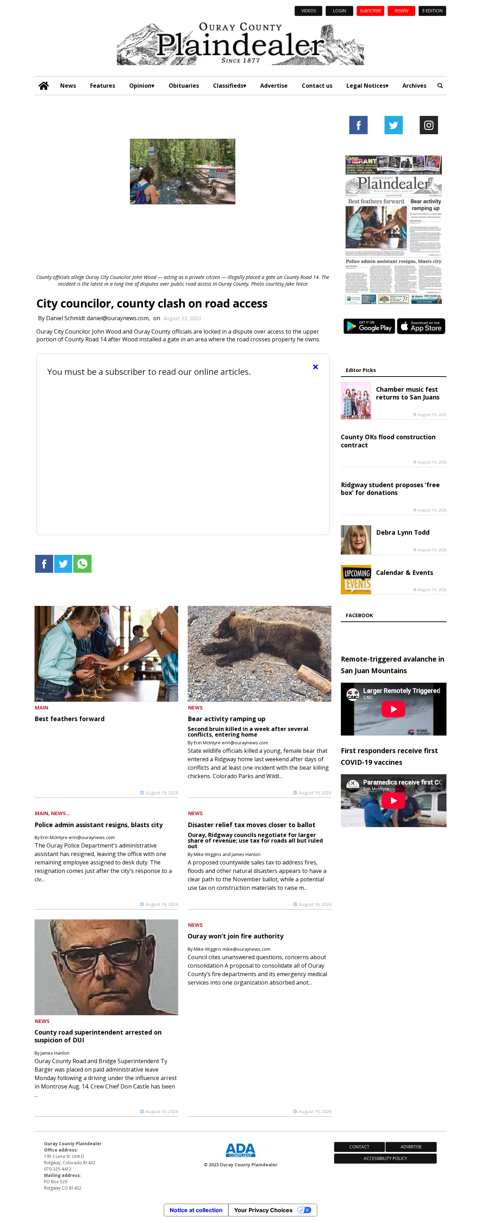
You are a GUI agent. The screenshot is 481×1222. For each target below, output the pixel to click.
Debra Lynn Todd (403, 532)
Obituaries (184, 85)
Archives (414, 85)
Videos (308, 11)
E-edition (433, 11)
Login (339, 11)
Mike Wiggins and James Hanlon (227, 854)
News (68, 85)
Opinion (140, 85)
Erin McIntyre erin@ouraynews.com (231, 742)
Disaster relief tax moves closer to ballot (252, 824)
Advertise (274, 85)
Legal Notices (366, 85)
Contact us (317, 85)
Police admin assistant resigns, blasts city (99, 824)
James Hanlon (54, 1053)
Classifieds (228, 85)
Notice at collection (196, 1210)
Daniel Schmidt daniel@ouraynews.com (97, 318)
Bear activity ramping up (227, 718)
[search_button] (440, 85)
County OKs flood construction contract (388, 441)
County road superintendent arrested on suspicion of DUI (98, 1036)
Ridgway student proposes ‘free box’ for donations (390, 488)
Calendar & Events (404, 572)
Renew (401, 11)
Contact (359, 1147)
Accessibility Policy (385, 1158)
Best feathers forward (70, 718)
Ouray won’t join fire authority (235, 936)
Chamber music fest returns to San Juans (407, 393)
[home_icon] (44, 86)
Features (102, 85)
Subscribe (370, 11)
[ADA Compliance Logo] (240, 1158)
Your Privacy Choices (263, 1210)
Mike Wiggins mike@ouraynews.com (232, 949)
